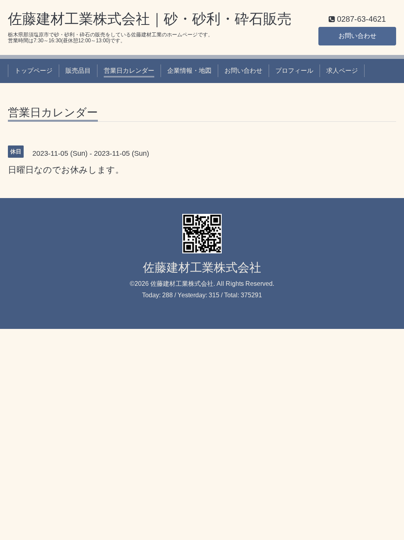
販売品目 (78, 70)
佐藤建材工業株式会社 (202, 267)
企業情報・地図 (189, 70)
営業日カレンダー (129, 70)
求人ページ (342, 70)
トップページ (33, 70)
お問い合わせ (357, 35)
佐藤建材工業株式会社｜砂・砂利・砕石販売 (150, 19)
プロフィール (294, 70)
